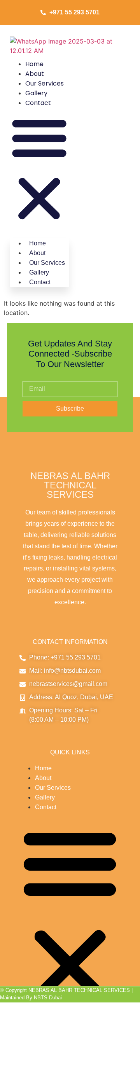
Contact (38, 102)
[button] (39, 169)
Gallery (36, 93)
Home (34, 63)
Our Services (44, 83)
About (34, 73)
